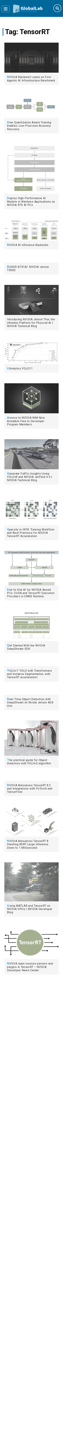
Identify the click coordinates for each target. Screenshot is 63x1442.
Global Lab (28, 8)
